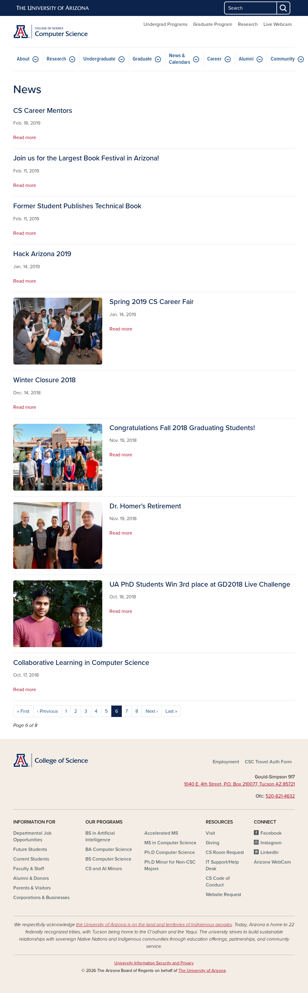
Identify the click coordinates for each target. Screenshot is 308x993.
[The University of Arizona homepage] (53, 8)
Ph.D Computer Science (169, 852)
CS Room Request (225, 852)
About (23, 59)
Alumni (246, 59)
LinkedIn (269, 852)
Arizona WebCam (272, 862)
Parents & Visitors (32, 888)
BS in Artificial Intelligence (100, 836)
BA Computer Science (108, 849)
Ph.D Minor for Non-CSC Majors (170, 865)
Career (214, 59)
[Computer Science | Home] (57, 32)
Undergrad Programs (165, 24)
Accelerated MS (161, 833)
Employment (226, 762)
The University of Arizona (202, 970)
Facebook (271, 833)
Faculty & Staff (28, 869)
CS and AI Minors (103, 869)
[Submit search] (283, 8)
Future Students (30, 849)
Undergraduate (99, 59)
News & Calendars (179, 59)
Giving (212, 843)
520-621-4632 (280, 796)
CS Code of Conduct (218, 881)
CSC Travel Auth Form (268, 762)
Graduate (142, 59)
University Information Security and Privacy (154, 963)
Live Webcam (277, 24)
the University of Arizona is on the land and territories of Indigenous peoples (154, 925)
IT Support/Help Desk (222, 865)
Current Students (31, 859)
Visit (210, 833)
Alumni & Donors (31, 878)
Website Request (223, 895)
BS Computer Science (108, 859)
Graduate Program (212, 24)
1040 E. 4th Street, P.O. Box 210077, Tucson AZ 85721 (239, 784)
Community (283, 59)
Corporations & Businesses (41, 898)
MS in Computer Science (170, 843)
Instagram (271, 843)
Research (248, 24)
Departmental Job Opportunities (32, 836)
